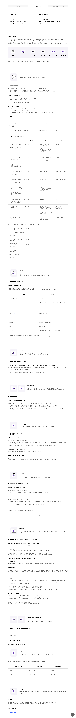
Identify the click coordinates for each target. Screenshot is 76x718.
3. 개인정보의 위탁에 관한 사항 (16, 17)
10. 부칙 (39, 23)
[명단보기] (13, 313)
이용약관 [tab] (18, 6)
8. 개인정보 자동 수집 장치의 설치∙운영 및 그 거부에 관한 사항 (50, 21)
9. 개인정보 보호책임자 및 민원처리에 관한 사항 (19, 23)
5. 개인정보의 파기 (13, 19)
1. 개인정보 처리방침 (14, 14)
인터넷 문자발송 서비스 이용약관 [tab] (58, 6)
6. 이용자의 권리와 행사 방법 (43, 19)
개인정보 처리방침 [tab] (38, 6)
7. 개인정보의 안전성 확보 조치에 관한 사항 (18, 21)
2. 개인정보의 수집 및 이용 (43, 14)
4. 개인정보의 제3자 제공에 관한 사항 (45, 17)
